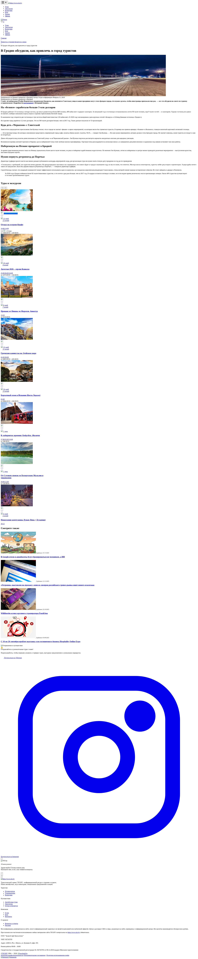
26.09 (11, 273)
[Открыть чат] (2, 874)
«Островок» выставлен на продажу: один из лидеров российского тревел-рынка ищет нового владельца (47, 585)
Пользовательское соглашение (34, 955)
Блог (6, 12)
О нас (7, 913)
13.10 (3, 315)
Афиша (7, 16)
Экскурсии (9, 8)
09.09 (7, 357)
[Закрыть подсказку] (1, 859)
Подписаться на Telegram (13, 658)
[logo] (15, 3)
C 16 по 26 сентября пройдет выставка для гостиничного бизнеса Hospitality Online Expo (40, 641)
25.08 (3, 273)
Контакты (8, 916)
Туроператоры (10, 893)
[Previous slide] (2, 188)
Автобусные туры (11, 902)
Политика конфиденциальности (12, 955)
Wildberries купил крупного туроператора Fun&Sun (24, 613)
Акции (7, 14)
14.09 (7, 228)
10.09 (11, 439)
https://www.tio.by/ (74, 932)
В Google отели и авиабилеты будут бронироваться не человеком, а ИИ (33, 557)
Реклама (8, 925)
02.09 (3, 357)
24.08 (3, 228)
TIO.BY (5, 953)
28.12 (3, 524)
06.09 (7, 273)
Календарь (8, 10)
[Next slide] (5, 188)
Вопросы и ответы (11, 923)
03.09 (7, 439)
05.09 (3, 399)
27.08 (3, 439)
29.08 (3, 482)
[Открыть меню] (4, 2)
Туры (7, 7)
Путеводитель (10, 891)
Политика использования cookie (58, 955)
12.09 (7, 482)
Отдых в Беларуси (11, 906)
